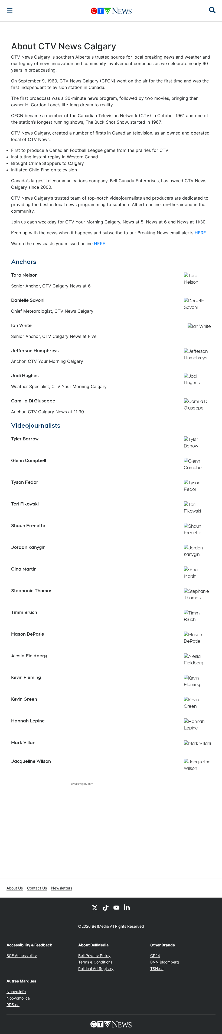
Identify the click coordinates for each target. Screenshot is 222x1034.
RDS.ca (12, 1004)
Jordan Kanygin (28, 547)
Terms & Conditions (95, 962)
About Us (14, 888)
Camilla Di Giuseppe (33, 401)
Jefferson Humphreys (35, 350)
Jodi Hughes (25, 375)
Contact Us (37, 888)
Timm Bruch (24, 612)
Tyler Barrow (24, 438)
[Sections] (9, 10)
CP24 (155, 955)
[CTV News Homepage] (111, 11)
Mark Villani (24, 742)
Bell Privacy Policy (94, 955)
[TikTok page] (105, 907)
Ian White (21, 325)
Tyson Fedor (24, 482)
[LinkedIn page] (127, 907)
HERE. (201, 232)
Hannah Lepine (28, 721)
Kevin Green (24, 699)
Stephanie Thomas (32, 590)
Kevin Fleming (26, 677)
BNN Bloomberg (164, 962)
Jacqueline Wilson (31, 761)
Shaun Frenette (28, 525)
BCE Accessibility (21, 955)
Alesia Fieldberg (29, 655)
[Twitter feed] (95, 907)
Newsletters (61, 888)
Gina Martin (24, 569)
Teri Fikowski (25, 504)
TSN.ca (157, 968)
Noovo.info (16, 991)
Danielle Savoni (27, 300)
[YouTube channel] (116, 907)
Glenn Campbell (28, 460)
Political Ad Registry (95, 968)
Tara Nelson (24, 275)
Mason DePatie (27, 634)
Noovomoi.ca (18, 998)
